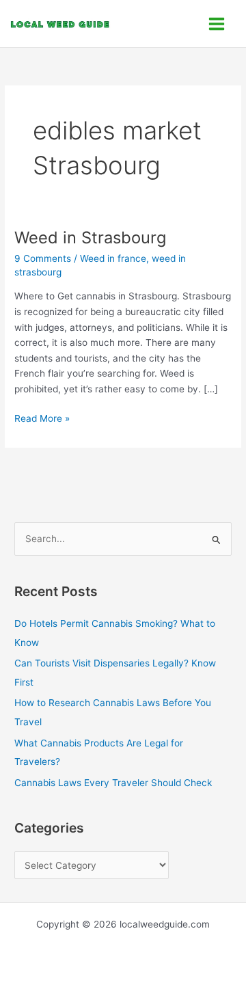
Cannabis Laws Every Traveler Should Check (113, 782)
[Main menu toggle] (217, 24)
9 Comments (42, 258)
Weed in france (113, 258)
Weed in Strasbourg (90, 237)
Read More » (42, 417)
